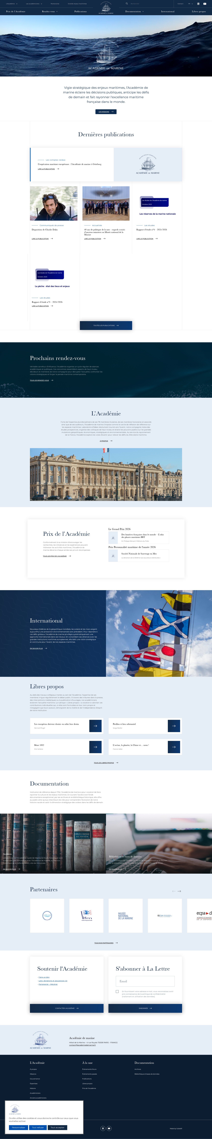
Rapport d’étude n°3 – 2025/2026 (47, 302)
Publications (80, 11)
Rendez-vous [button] (48, 11)
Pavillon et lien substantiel (124, 724)
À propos (33, 1069)
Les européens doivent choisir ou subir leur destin (56, 724)
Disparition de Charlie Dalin (45, 229)
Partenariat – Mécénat (48, 984)
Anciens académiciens (38, 1098)
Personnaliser (18, 1127)
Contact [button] (180, 4)
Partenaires (55, 4)
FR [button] (189, 4)
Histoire (33, 1088)
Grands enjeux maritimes (77, 4)
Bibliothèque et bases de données (125, 856)
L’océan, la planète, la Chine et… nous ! (131, 745)
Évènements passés (89, 1074)
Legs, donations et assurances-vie (53, 981)
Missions (33, 1074)
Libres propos (199, 11)
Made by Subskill (176, 1128)
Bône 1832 (39, 745)
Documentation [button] (133, 11)
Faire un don (44, 977)
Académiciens (35, 1093)
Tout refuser (38, 1127)
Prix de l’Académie (15, 11)
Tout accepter (57, 1127)
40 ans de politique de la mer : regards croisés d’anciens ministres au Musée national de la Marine (104, 232)
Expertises (33, 1083)
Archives (7, 854)
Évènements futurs (89, 1069)
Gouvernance (35, 1079)
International (167, 11)
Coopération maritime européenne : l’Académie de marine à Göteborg (69, 164)
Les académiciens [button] (32, 4)
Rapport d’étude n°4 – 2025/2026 (151, 229)
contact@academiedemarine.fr (82, 1045)
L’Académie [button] (10, 4)
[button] (67, 1008)
